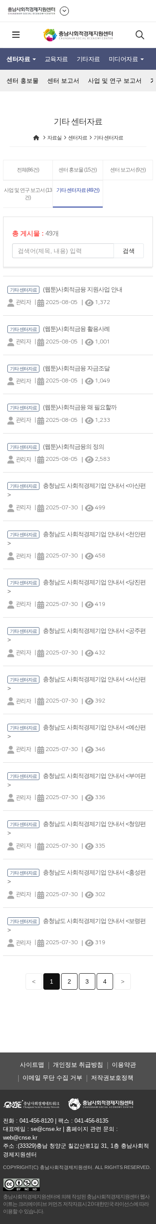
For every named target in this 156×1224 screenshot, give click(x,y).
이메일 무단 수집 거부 (52, 1077)
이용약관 (124, 1064)
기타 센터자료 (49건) (77, 190)
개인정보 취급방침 (78, 1064)
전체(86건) (28, 170)
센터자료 (19, 58)
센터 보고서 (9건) (128, 170)
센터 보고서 (63, 80)
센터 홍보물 (22, 80)
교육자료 (56, 58)
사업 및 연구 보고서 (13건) (28, 194)
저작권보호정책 (112, 1077)
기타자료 (88, 58)
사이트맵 (32, 1064)
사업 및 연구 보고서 (115, 80)
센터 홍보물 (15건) (77, 170)
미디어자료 (124, 58)
